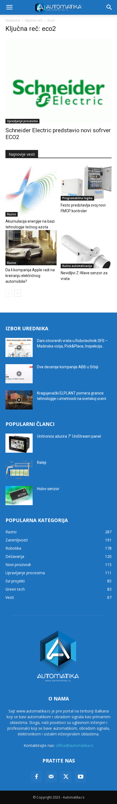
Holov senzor (48, 489)
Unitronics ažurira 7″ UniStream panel (69, 436)
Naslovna (12, 20)
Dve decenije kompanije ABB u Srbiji (67, 367)
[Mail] (51, 776)
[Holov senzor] (19, 495)
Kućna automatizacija (77, 266)
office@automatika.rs (75, 745)
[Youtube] (80, 776)
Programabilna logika (77, 198)
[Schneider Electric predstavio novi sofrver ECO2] (58, 80)
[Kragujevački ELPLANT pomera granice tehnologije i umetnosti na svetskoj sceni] (19, 400)
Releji (41, 462)
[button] (9, 7)
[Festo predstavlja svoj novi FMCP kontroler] (86, 183)
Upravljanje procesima (22, 121)
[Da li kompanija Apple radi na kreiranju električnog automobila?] (31, 247)
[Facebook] (36, 776)
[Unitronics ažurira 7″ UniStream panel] (19, 443)
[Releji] (19, 469)
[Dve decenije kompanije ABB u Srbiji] (19, 373)
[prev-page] (8, 293)
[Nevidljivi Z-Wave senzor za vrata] (86, 249)
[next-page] (17, 293)
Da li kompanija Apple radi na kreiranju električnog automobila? (30, 276)
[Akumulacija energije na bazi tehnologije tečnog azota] (31, 191)
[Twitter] (65, 776)
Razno (11, 214)
